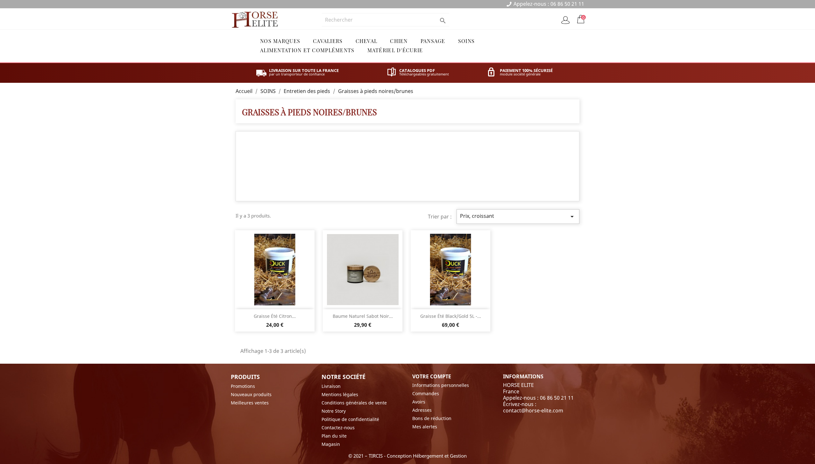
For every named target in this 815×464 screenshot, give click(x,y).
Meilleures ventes (250, 403)
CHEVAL (367, 41)
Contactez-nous (338, 428)
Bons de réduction (431, 418)
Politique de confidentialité (350, 419)
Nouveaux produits (251, 394)
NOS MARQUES (280, 41)
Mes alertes (424, 427)
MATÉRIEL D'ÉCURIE (395, 50)
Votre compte (431, 376)
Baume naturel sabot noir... (363, 316)
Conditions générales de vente (354, 403)
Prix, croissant (518, 216)
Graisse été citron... (275, 316)
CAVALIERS (328, 41)
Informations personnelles (440, 385)
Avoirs (418, 402)
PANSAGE (433, 41)
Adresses (422, 410)
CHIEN (399, 41)
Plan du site (334, 436)
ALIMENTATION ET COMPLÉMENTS (307, 50)
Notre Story (334, 411)
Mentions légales (340, 394)
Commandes (425, 393)
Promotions (243, 386)
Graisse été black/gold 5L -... (450, 316)
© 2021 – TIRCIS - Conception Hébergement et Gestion (407, 456)
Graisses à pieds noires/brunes (309, 111)
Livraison (331, 386)
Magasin (331, 444)
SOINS (466, 41)
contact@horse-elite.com (533, 410)
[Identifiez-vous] (565, 20)
